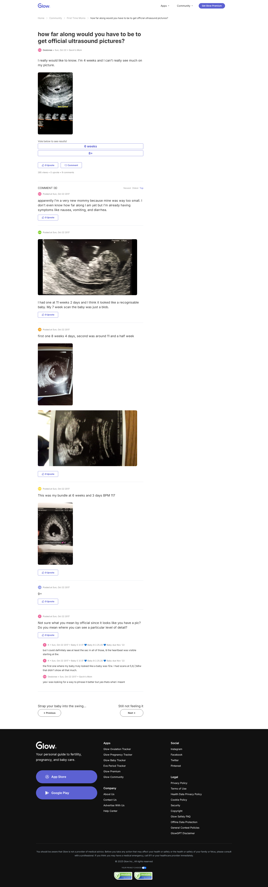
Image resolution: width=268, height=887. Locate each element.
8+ (91, 153)
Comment (73, 165)
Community (55, 18)
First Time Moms (76, 18)
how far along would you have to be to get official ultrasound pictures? (129, 18)
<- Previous (50, 713)
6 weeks (90, 146)
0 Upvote (49, 165)
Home (41, 18)
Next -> (131, 713)
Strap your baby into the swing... (62, 706)
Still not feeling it (130, 706)
